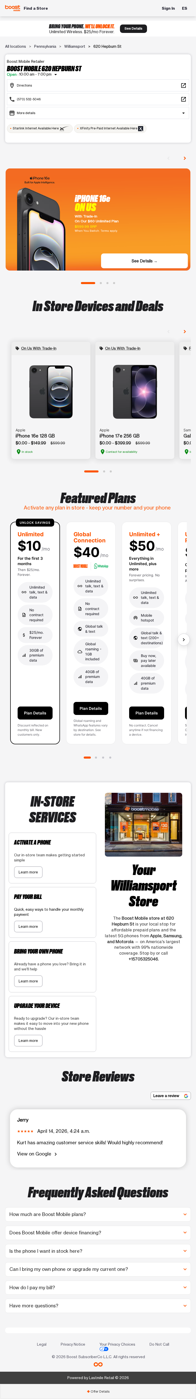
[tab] (98, 1391)
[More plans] (184, 640)
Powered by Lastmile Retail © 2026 (98, 1378)
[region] (98, 635)
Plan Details (35, 713)
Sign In (168, 8)
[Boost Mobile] (12, 8)
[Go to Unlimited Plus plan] (103, 758)
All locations (15, 46)
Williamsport (74, 46)
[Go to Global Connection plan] (96, 758)
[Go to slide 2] (101, 283)
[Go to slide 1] (88, 283)
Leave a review (166, 1095)
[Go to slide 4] (114, 283)
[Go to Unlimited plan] (87, 758)
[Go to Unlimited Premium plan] (110, 758)
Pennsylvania (45, 46)
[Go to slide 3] (107, 283)
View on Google (38, 1154)
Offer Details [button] (98, 1391)
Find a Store (36, 8)
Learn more (28, 872)
